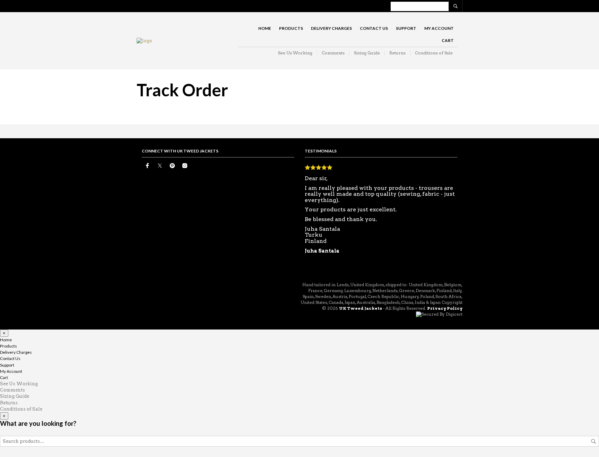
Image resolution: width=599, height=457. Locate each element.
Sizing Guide (367, 52)
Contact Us (374, 28)
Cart (448, 40)
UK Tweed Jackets (360, 308)
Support (406, 28)
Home (264, 28)
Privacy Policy (444, 308)
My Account (439, 28)
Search (593, 441)
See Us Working (295, 52)
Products (291, 28)
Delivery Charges (331, 28)
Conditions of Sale (434, 52)
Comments (333, 52)
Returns (397, 52)
